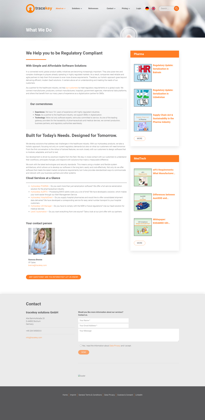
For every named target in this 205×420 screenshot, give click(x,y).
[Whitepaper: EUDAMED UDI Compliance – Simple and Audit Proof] (143, 227)
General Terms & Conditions (90, 395)
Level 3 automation (39, 212)
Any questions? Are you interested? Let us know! (53, 277)
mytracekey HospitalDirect (42, 197)
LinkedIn (138, 395)
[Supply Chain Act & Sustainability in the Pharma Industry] (143, 123)
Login (138, 8)
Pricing (125, 8)
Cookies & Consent (125, 395)
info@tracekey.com (34, 337)
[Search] (176, 8)
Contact (110, 8)
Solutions (76, 8)
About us (59, 8)
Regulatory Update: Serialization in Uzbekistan (163, 94)
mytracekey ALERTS (39, 192)
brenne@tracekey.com (37, 265)
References (93, 8)
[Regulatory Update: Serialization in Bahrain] (143, 73)
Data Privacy (109, 395)
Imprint (73, 395)
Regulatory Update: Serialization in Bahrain (163, 69)
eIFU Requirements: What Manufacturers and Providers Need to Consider (164, 171)
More (139, 138)
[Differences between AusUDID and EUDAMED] (143, 202)
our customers (72, 88)
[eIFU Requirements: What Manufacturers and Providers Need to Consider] (143, 177)
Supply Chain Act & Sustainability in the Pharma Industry (163, 118)
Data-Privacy (115, 346)
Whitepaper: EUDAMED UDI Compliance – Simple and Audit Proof (164, 221)
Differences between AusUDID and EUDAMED (164, 196)
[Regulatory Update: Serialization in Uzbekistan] (143, 98)
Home (65, 395)
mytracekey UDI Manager (41, 206)
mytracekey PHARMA (40, 186)
